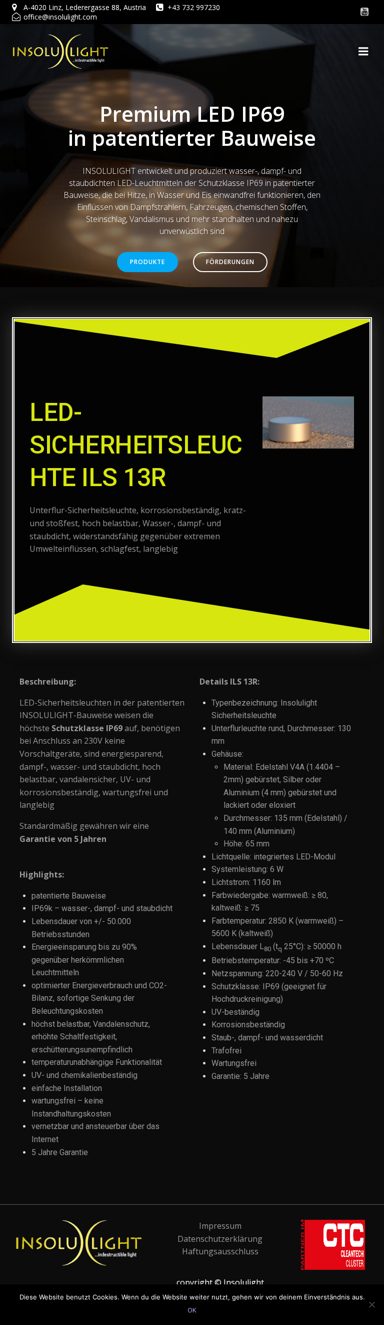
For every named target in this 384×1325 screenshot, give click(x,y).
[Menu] (363, 51)
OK (192, 1309)
